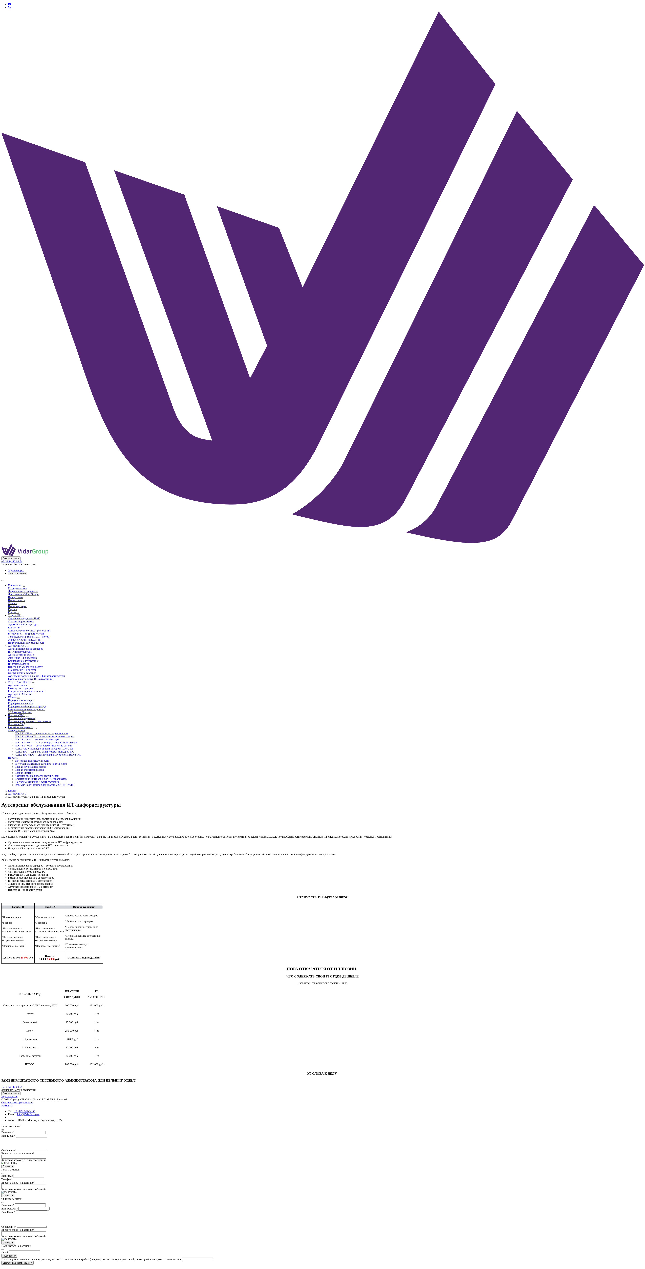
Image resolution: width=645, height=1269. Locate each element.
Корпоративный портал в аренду (27, 706)
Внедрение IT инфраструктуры (26, 633)
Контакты (13, 612)
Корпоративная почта (20, 703)
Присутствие (15, 597)
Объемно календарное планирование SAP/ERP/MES (45, 784)
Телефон (6, 1179)
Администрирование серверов (25, 648)
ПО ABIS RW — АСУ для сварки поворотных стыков (46, 742)
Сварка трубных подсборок (30, 766)
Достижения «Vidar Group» (23, 594)
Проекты (13, 757)
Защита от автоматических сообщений (23, 1160)
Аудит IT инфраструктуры (23, 624)
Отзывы (12, 603)
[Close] (2, 1129)
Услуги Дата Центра (19, 682)
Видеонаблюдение (18, 663)
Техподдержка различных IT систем (28, 636)
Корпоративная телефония (23, 660)
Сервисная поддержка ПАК (24, 618)
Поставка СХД (16, 724)
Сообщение (8, 1150)
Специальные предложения (17, 1102)
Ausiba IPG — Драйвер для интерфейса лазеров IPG (44, 751)
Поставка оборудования (21, 718)
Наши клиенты (16, 600)
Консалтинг (15, 627)
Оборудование (16, 730)
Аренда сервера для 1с (21, 654)
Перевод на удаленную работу (25, 666)
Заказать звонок (11, 558)
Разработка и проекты (20, 727)
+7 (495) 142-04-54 (11, 561)
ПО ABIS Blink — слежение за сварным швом (41, 733)
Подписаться (9, 1256)
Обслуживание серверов (22, 672)
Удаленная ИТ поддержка (22, 657)
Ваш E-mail (8, 1135)
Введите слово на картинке (17, 1153)
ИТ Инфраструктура (20, 651)
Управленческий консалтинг (24, 639)
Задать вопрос (16, 570)
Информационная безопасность (26, 642)
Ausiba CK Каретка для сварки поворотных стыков (44, 748)
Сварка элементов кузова (29, 769)
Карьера (12, 609)
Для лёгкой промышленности (32, 760)
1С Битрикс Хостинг (20, 712)
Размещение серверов (20, 688)
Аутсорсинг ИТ (17, 645)
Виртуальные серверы (21, 700)
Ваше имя (7, 1132)
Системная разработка (21, 621)
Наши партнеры (17, 606)
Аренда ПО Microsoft (20, 694)
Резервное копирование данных (26, 691)
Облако (12, 697)
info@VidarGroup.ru (28, 1114)
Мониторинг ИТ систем (22, 669)
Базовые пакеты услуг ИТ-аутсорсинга (30, 679)
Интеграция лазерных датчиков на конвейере (41, 763)
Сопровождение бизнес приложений (29, 630)
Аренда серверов (18, 685)
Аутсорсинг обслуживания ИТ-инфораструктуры (36, 676)
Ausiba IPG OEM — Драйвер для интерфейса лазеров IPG (48, 754)
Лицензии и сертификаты (23, 591)
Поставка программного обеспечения (29, 721)
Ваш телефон (9, 1208)
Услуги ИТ (14, 615)
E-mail (4, 1252)
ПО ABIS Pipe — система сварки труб (37, 739)
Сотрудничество (17, 588)
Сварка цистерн (24, 772)
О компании (15, 585)
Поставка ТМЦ (17, 715)
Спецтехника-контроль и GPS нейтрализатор (41, 778)
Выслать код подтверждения (17, 1263)
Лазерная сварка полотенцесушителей (37, 775)
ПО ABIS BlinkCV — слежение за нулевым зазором (44, 736)
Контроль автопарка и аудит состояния (37, 781)
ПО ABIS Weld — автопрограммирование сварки (43, 745)
